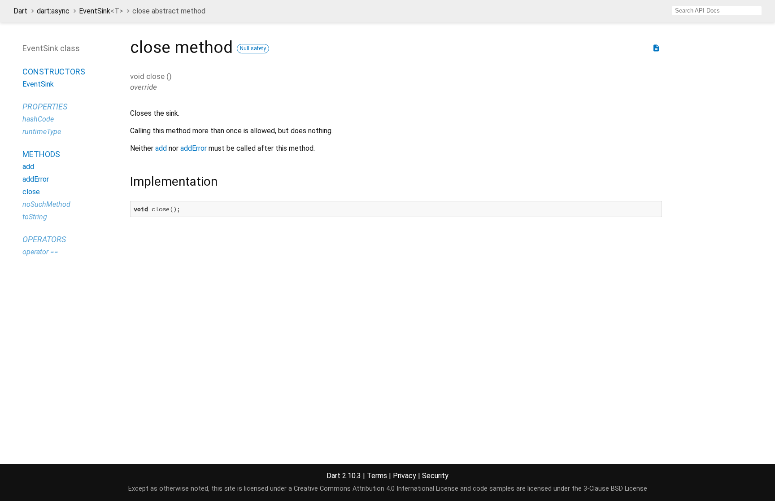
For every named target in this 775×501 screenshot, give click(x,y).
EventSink (101, 11)
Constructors (53, 71)
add (28, 166)
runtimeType (41, 131)
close (31, 191)
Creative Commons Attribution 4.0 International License (376, 488)
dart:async (53, 11)
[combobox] (717, 10)
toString (34, 217)
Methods (41, 154)
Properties (44, 106)
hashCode (38, 119)
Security (435, 475)
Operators (44, 239)
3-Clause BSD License (615, 488)
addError (35, 179)
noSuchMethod (46, 204)
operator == (40, 252)
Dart (20, 11)
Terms (377, 475)
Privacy (404, 475)
